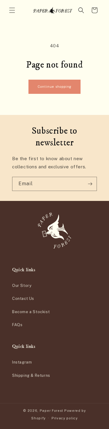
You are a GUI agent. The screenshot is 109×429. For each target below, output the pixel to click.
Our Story (21, 285)
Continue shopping (54, 86)
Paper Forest (51, 410)
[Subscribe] (90, 184)
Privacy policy (64, 418)
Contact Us (23, 298)
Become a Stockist (31, 312)
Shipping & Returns (31, 375)
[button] (12, 10)
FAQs (17, 325)
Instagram (22, 362)
